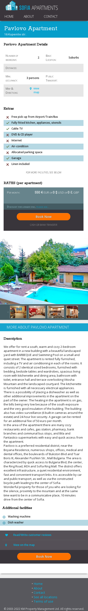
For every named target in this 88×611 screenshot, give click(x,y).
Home (38, 584)
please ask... (42, 206)
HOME (9, 16)
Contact (39, 592)
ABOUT (29, 16)
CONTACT (51, 16)
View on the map (24, 545)
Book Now (43, 216)
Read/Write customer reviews (32, 535)
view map (36, 90)
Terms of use (43, 601)
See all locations (45, 597)
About (38, 588)
